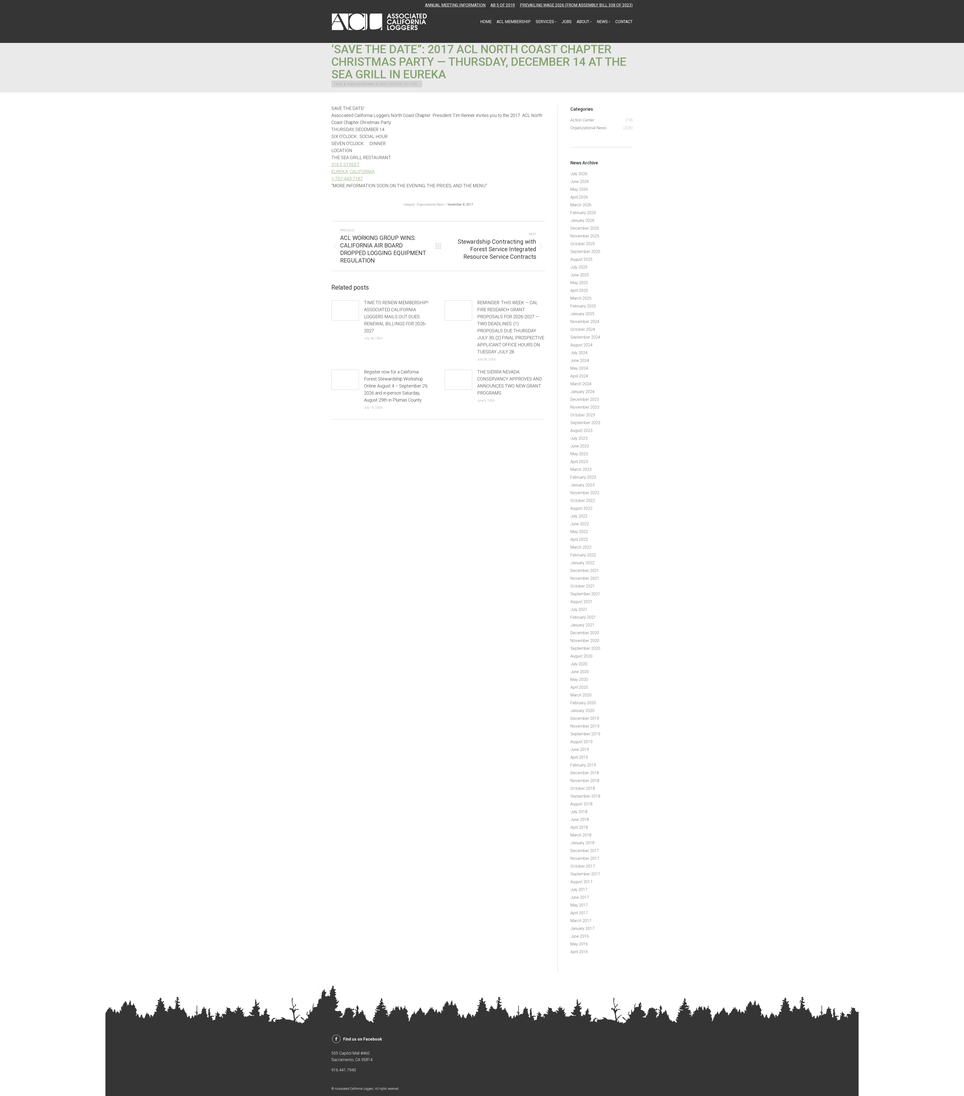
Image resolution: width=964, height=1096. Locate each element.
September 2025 (585, 251)
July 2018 (578, 811)
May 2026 (579, 189)
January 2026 (582, 220)
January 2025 (582, 313)
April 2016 (579, 951)
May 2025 (579, 282)
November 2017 (584, 858)
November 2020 (584, 640)
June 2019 (579, 749)
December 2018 (584, 772)
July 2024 (578, 352)
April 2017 (579, 913)
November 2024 (584, 321)
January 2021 (582, 625)
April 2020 (579, 687)
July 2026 (578, 173)
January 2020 (582, 710)
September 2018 (585, 796)
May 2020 (579, 679)
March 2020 (580, 695)
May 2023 (579, 454)
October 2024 (582, 329)
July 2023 (578, 438)
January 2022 (582, 562)
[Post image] (345, 310)
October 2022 (582, 500)
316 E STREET (345, 164)
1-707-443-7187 (347, 178)
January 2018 (582, 843)
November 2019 (584, 726)
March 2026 (580, 205)
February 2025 (583, 306)
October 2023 (582, 415)
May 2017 (579, 905)
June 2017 (579, 897)
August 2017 (581, 881)
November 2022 (584, 492)
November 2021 (584, 578)
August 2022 (581, 508)
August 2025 (581, 259)
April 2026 (579, 197)
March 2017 (580, 920)
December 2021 (584, 570)
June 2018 (579, 819)
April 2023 (579, 461)
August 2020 (581, 656)
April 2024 (579, 376)
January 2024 (582, 391)
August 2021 (581, 601)
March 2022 (580, 547)
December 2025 (584, 228)
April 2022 (579, 539)
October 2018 (582, 788)
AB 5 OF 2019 (503, 5)
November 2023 (584, 407)
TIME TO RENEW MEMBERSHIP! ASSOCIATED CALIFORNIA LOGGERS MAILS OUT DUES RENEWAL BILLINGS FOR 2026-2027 (396, 316)
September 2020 (585, 648)
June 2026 (579, 181)
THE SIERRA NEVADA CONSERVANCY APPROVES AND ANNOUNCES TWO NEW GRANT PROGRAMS (509, 382)
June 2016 (579, 936)
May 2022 (579, 531)
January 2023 (582, 485)
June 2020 (579, 671)
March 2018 (580, 835)
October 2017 (582, 866)
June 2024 (579, 360)
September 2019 (585, 734)
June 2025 (579, 275)
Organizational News (430, 204)
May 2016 (579, 944)
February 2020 (583, 702)
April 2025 (579, 290)
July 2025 (578, 267)
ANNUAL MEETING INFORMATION (455, 5)
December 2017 (584, 850)
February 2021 (583, 617)
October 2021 (582, 586)
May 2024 (579, 368)
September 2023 (585, 422)
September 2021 (585, 594)
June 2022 (579, 524)
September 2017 (585, 874)
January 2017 (582, 928)
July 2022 (578, 516)
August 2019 (581, 741)
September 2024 (585, 337)
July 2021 (578, 609)
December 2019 (584, 718)
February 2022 (583, 555)
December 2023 (584, 399)
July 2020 (578, 664)
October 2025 (582, 243)
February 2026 (583, 212)
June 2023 (579, 446)
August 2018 (581, 804)
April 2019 (579, 757)
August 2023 (581, 430)
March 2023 (580, 469)
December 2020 (584, 632)
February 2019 (583, 765)
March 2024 (580, 383)
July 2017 (578, 889)
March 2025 (580, 298)
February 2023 (583, 477)
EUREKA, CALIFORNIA (353, 171)
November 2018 (584, 780)
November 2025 (584, 236)
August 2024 (581, 345)
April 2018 (579, 827)
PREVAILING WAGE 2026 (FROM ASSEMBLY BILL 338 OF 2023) (576, 5)
